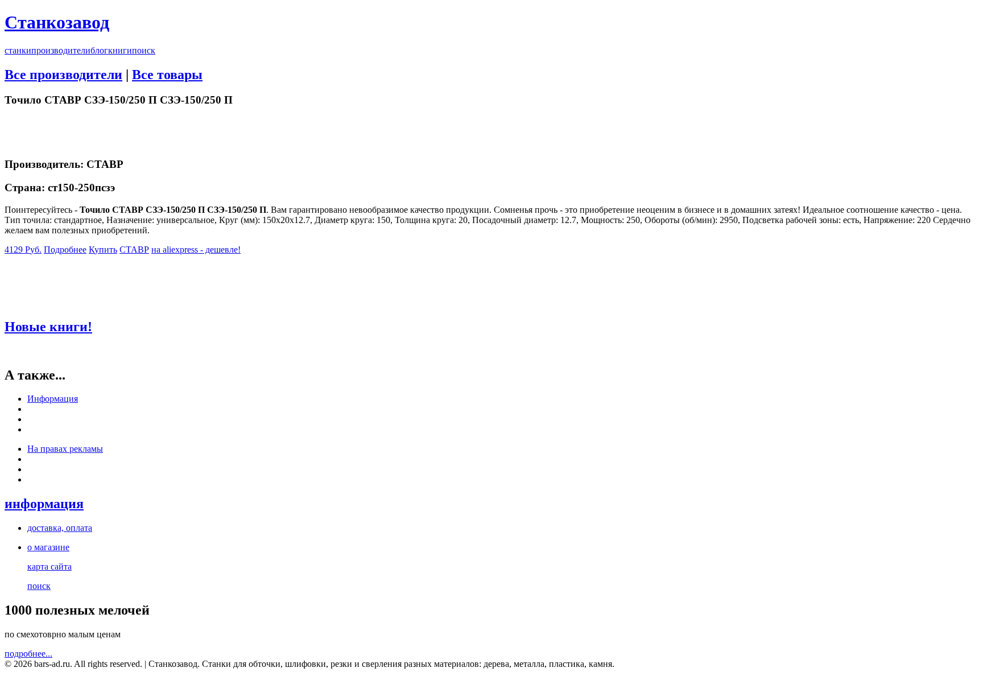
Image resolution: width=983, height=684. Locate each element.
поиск (143, 50)
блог (99, 50)
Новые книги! (48, 326)
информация (44, 503)
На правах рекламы (65, 449)
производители (60, 50)
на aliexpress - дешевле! (196, 249)
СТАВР (134, 249)
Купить (103, 249)
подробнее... (28, 653)
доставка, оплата (59, 528)
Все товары (167, 74)
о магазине (48, 547)
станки (18, 50)
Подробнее (65, 249)
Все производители (63, 74)
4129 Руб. (23, 249)
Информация (52, 398)
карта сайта (49, 566)
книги (120, 50)
